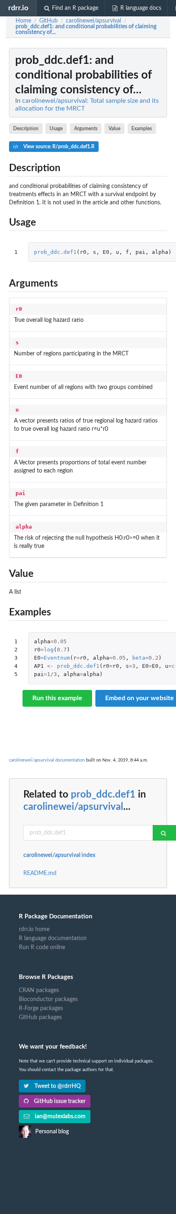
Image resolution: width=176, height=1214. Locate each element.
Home (23, 21)
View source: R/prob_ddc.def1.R (58, 146)
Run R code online (42, 947)
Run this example (57, 698)
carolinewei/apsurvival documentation (47, 760)
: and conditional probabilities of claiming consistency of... (86, 29)
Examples (141, 128)
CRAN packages (39, 990)
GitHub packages (40, 1017)
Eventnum (57, 658)
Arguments (85, 128)
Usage (56, 128)
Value (114, 128)
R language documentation (53, 938)
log (49, 650)
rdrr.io (18, 8)
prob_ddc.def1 (55, 252)
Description (25, 128)
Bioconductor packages (48, 999)
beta (138, 658)
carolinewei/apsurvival (73, 807)
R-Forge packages (41, 1008)
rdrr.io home (34, 929)
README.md (39, 873)
